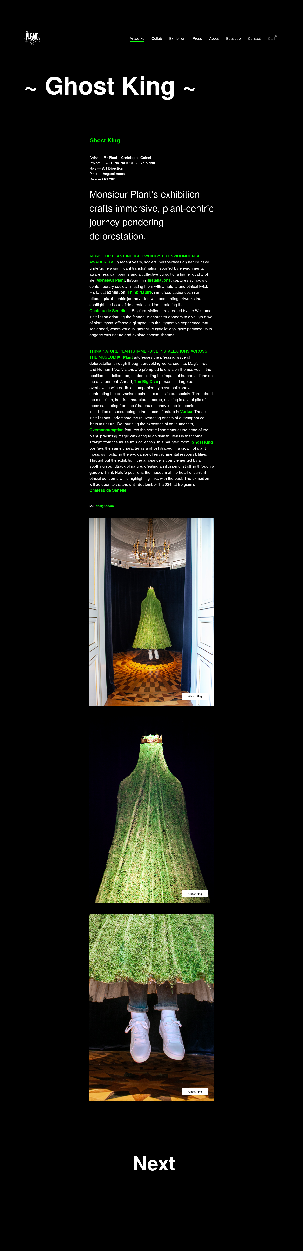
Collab (157, 38)
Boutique (233, 38)
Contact (254, 38)
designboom (105, 505)
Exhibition (177, 38)
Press (197, 38)
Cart (271, 38)
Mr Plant (125, 357)
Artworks (137, 38)
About (214, 38)
